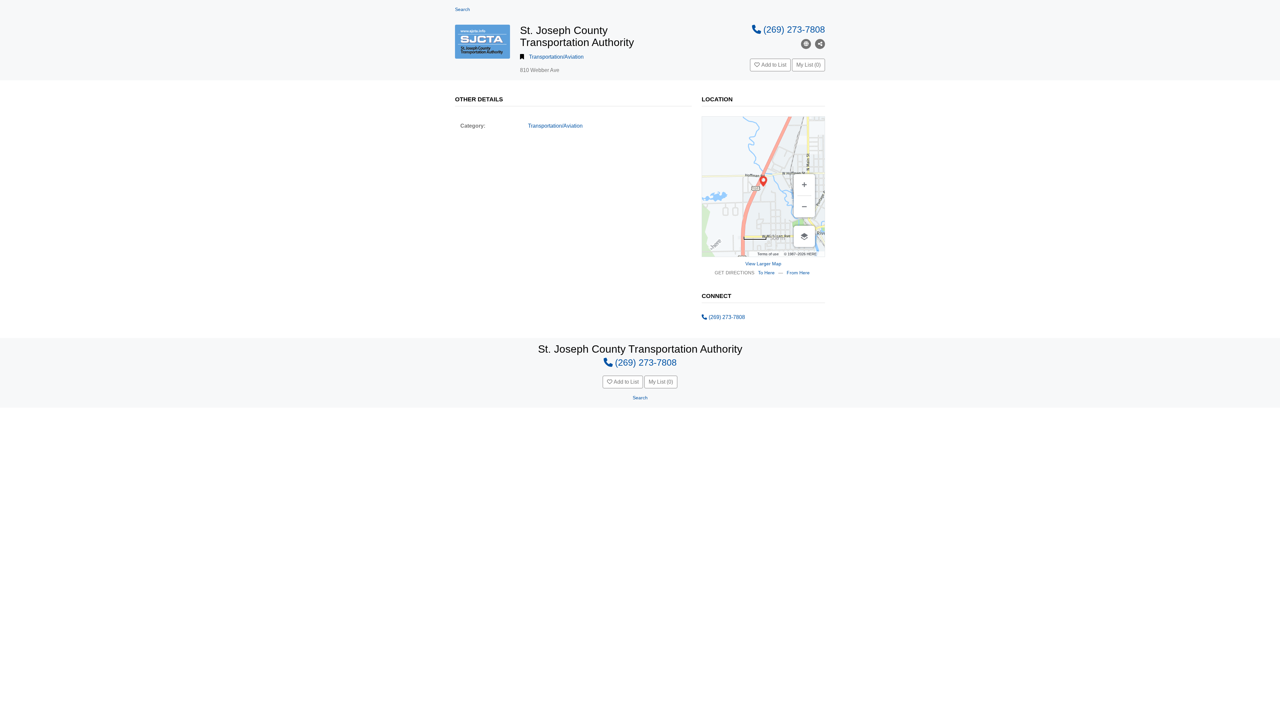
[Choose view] (804, 236)
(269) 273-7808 (794, 29)
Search (462, 9)
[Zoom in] (804, 184)
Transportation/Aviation (556, 57)
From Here (798, 272)
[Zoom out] (804, 206)
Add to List (773, 65)
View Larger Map (763, 263)
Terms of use (768, 254)
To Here (766, 272)
